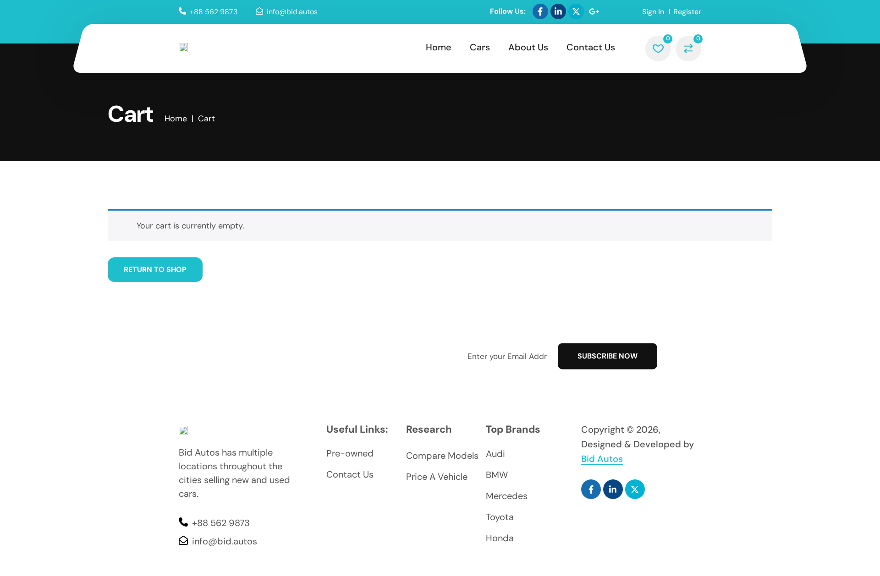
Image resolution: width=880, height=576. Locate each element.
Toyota (500, 517)
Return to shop (155, 269)
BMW (497, 475)
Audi (495, 454)
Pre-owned (350, 453)
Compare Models (442, 456)
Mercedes (507, 496)
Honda (500, 538)
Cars (480, 47)
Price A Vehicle (437, 477)
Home (438, 47)
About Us (528, 47)
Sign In (653, 11)
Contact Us (590, 47)
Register (687, 11)
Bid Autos (602, 459)
